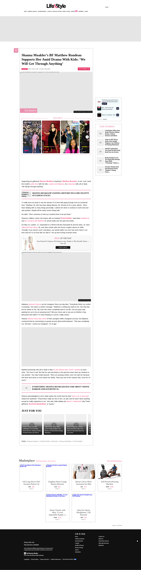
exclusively (71, 184)
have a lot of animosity (80, 396)
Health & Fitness (57, 11)
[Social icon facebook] (111, 7)
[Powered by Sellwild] (119, 525)
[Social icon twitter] (116, 7)
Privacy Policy (34, 559)
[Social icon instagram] (114, 7)
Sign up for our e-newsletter (31, 544)
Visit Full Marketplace (114, 461)
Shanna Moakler (65, 441)
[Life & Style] (56, 6)
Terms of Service (44, 559)
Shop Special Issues (104, 543)
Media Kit (101, 545)
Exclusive (54, 441)
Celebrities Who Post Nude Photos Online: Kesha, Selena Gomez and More (112, 133)
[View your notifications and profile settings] (137, 541)
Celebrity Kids (45, 441)
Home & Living (66, 11)
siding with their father (29, 227)
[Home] (39, 536)
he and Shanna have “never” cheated (66, 370)
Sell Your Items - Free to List (45, 461)
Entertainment (42, 11)
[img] (120, 7)
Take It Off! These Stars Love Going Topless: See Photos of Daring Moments (112, 142)
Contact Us (101, 536)
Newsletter (78, 552)
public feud (34, 184)
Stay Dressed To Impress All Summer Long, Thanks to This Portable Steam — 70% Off (63, 242)
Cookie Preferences (56, 559)
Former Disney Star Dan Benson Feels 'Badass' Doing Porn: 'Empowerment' (112, 169)
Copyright (26, 559)
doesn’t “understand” (74, 401)
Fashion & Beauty (32, 11)
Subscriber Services (104, 541)
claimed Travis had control (37, 319)
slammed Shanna (34, 304)
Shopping (80, 11)
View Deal (63, 247)
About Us (101, 538)
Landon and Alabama (56, 184)
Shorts (73, 11)
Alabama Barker (32, 441)
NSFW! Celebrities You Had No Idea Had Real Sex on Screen (112, 150)
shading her (85, 218)
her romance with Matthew (34, 221)
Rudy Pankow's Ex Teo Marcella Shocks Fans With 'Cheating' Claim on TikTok (112, 160)
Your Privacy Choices (68, 559)
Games (86, 11)
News (25, 11)
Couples (49, 11)
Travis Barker (66, 218)
